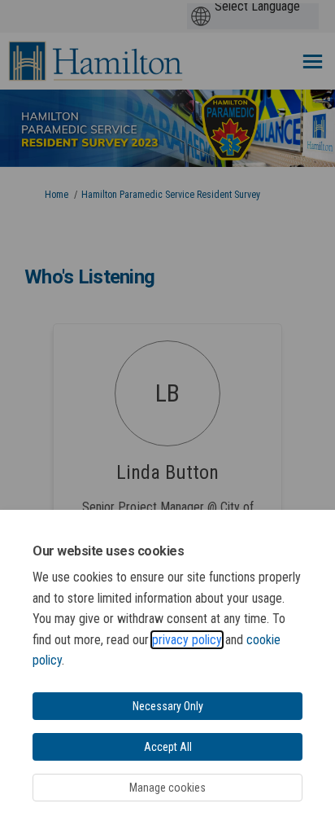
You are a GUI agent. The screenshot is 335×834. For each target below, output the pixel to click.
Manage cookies (167, 787)
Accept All (168, 746)
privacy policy (187, 639)
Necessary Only (168, 706)
